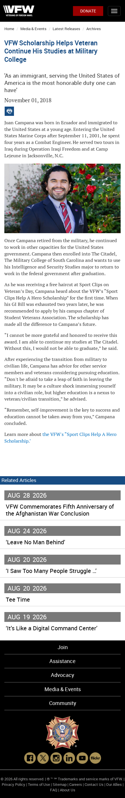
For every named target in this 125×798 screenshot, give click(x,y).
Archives (93, 28)
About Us (67, 789)
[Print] (9, 110)
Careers (75, 784)
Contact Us (94, 784)
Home (9, 28)
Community (62, 703)
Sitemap (60, 784)
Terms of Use (39, 784)
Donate (88, 11)
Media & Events (33, 28)
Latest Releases (66, 28)
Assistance (62, 661)
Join (63, 647)
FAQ (53, 789)
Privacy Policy (13, 784)
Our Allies (114, 784)
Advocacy (62, 674)
